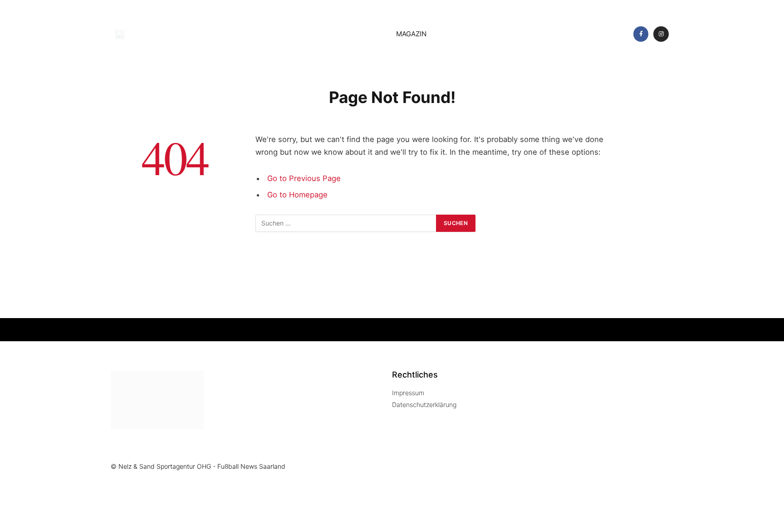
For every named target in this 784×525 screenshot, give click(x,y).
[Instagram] (661, 34)
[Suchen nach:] (346, 223)
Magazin (411, 33)
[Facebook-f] (641, 34)
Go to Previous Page (304, 178)
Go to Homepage (297, 194)
